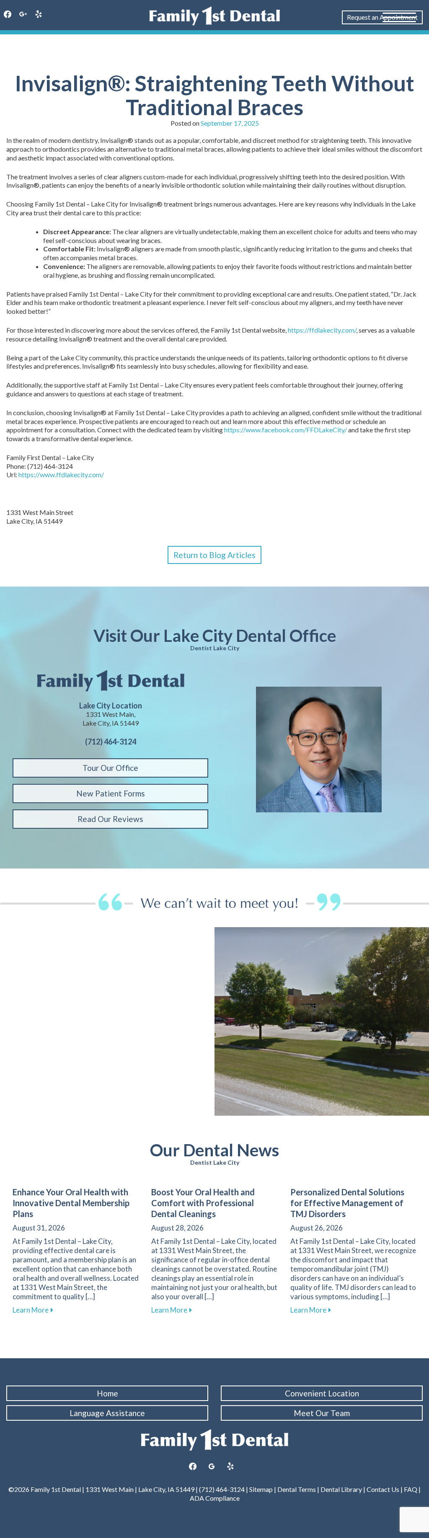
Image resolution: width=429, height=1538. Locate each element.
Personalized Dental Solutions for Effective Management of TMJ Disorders (347, 1203)
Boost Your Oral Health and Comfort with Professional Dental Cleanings (203, 1203)
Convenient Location (322, 1393)
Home (107, 1393)
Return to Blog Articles (214, 555)
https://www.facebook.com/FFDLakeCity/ (285, 430)
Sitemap (261, 1489)
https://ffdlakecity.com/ (322, 330)
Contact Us (383, 1489)
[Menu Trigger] (399, 17)
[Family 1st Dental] (214, 16)
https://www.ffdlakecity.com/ (61, 474)
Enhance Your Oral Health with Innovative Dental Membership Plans (71, 1203)
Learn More (33, 1309)
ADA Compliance (215, 1498)
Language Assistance (107, 1413)
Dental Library (341, 1489)
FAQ (410, 1489)
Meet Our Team (322, 1413)
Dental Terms (296, 1489)
